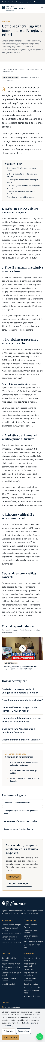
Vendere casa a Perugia (11, 925)
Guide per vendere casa (11, 942)
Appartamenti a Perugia (11, 964)
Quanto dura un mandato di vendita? (21, 739)
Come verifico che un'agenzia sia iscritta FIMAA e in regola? (19, 709)
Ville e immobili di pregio (33, 941)
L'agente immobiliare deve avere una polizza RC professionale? (21, 720)
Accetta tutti (11, 1037)
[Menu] (41, 8)
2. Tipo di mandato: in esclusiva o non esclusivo (22, 175)
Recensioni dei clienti (32, 996)
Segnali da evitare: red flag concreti (21, 197)
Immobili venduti (8, 984)
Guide (10, 69)
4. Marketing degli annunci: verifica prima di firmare (23, 186)
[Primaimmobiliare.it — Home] (14, 8)
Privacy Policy (7, 1025)
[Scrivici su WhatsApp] (39, 1036)
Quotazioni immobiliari (32, 987)
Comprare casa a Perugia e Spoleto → (19, 829)
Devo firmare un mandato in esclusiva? (22, 700)
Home (4, 69)
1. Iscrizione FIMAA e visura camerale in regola (22, 169)
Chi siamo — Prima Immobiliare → (18, 803)
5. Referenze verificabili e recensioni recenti (21, 192)
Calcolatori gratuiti (31, 984)
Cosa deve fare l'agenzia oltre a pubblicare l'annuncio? (18, 731)
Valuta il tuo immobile (19, 884)
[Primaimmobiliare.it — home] (14, 903)
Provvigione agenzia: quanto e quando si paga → (21, 811)
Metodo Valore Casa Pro (11, 934)
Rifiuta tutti (8, 1031)
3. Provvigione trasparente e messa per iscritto (22, 181)
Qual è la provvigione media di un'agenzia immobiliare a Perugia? (20, 691)
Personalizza (23, 1031)
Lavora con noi (29, 969)
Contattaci (13, 877)
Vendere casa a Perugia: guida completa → (21, 821)
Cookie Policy (29, 1023)
